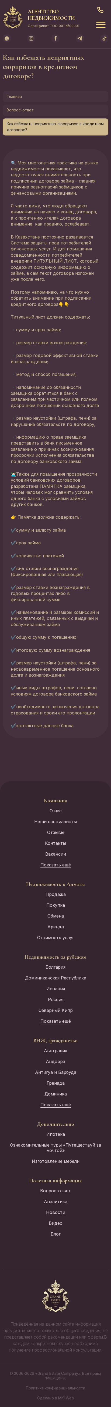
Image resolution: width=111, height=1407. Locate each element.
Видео (56, 1223)
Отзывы (55, 832)
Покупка (55, 905)
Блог (56, 1234)
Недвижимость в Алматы (55, 884)
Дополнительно (55, 1124)
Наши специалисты (55, 821)
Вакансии (55, 854)
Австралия (55, 1050)
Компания (55, 800)
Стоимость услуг (55, 937)
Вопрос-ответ (20, 110)
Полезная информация (55, 1180)
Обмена (55, 916)
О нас (56, 810)
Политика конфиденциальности (55, 1388)
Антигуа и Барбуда (55, 1072)
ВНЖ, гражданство (55, 1040)
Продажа (56, 894)
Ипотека (55, 1134)
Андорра (55, 1061)
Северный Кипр (56, 1010)
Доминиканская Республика (55, 978)
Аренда (55, 926)
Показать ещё (55, 865)
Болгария (55, 967)
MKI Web (66, 1398)
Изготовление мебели (55, 1161)
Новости (55, 1212)
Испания (55, 988)
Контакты (55, 843)
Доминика (55, 1094)
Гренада (56, 1083)
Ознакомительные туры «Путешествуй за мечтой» (55, 1147)
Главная (14, 96)
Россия (55, 999)
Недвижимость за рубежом (55, 957)
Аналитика (55, 1201)
